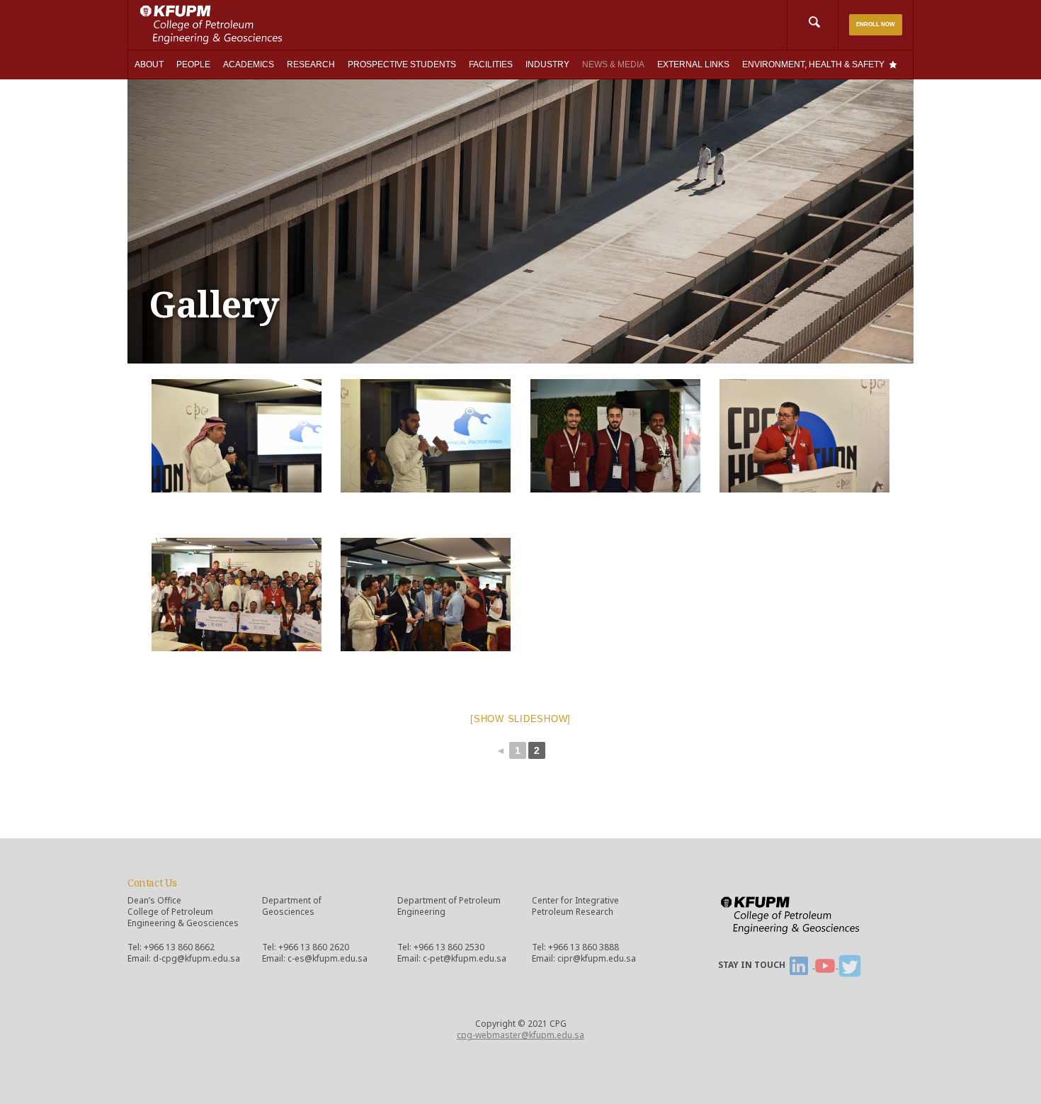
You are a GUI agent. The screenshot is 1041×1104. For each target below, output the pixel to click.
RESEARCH (311, 64)
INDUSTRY (547, 64)
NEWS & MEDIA (613, 64)
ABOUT (149, 64)
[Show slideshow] (520, 719)
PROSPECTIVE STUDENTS (402, 64)
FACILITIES (491, 64)
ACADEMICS (248, 64)
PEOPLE (193, 64)
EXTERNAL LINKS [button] (693, 64)
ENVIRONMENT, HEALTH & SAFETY (813, 64)
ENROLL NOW (875, 24)
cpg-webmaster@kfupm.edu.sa (520, 1035)
